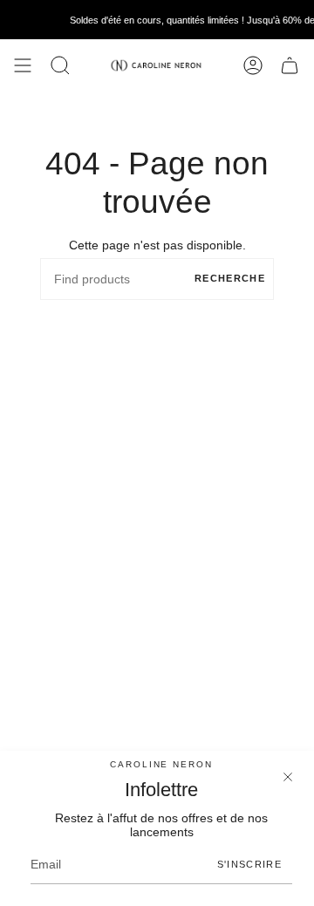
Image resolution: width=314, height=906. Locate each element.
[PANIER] (289, 65)
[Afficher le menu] (23, 65)
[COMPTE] (252, 65)
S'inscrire (249, 864)
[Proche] (288, 777)
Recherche (230, 278)
